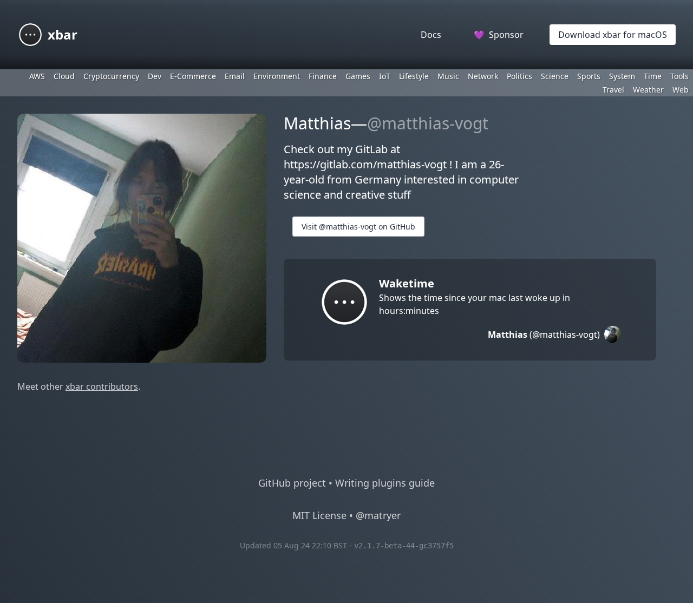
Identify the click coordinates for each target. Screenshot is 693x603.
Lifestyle (414, 76)
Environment (276, 76)
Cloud (64, 76)
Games (357, 76)
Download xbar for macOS (612, 35)
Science (554, 76)
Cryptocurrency (111, 76)
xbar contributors (102, 386)
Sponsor (499, 35)
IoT (384, 76)
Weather (648, 89)
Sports (588, 76)
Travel (613, 89)
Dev (154, 76)
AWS (37, 76)
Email (235, 76)
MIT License (319, 515)
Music (448, 76)
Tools (679, 76)
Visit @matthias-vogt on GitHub (358, 226)
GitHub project (292, 482)
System (622, 76)
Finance (323, 76)
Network (483, 76)
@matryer (378, 515)
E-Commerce (193, 76)
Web (680, 89)
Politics (519, 76)
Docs (431, 35)
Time (653, 76)
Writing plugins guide (385, 482)
